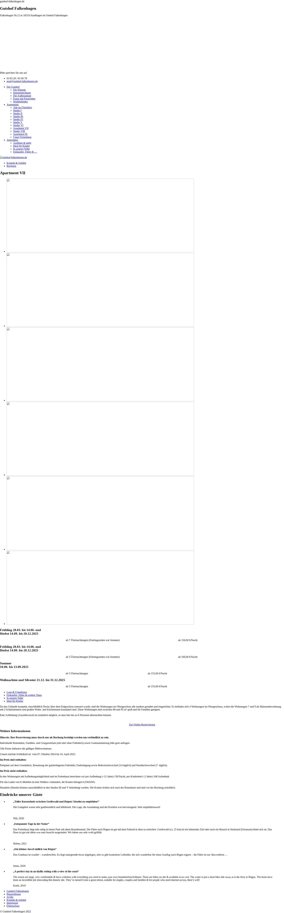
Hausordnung (14, 894)
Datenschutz (13, 905)
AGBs (10, 897)
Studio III (18, 116)
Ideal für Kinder (21, 146)
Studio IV (18, 119)
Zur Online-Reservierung (142, 724)
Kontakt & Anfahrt (16, 163)
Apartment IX (20, 134)
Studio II (17, 113)
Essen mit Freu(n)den (24, 98)
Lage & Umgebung (17, 692)
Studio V (18, 122)
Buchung (11, 166)
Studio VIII (19, 131)
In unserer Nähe (21, 148)
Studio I (17, 110)
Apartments (13, 104)
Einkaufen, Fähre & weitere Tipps (24, 695)
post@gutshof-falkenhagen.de (22, 81)
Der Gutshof (13, 86)
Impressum (12, 903)
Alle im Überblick (22, 107)
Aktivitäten (12, 140)
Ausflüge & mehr (22, 143)
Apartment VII (20, 128)
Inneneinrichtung (22, 92)
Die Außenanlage (22, 95)
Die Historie (19, 89)
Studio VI (18, 125)
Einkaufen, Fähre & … (25, 151)
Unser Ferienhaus (22, 137)
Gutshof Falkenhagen (18, 891)
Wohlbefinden (20, 101)
